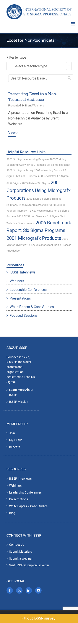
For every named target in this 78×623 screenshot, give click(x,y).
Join (12, 433)
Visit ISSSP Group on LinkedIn (29, 565)
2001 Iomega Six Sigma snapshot (50, 164)
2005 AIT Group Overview (31, 216)
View (12, 133)
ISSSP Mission (18, 401)
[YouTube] (38, 590)
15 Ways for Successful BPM (35, 205)
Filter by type (16, 57)
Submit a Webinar (21, 558)
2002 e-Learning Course (48, 170)
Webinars (17, 281)
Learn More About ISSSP (21, 392)
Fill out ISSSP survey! (39, 618)
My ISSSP (15, 440)
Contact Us (16, 544)
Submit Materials (20, 551)
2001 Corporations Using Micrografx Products (38, 190)
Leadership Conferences (28, 290)
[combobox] (39, 66)
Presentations (20, 298)
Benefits (14, 447)
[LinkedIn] (29, 590)
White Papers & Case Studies (32, 307)
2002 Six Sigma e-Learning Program (27, 159)
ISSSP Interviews (23, 272)
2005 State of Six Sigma (36, 183)
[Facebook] (9, 590)
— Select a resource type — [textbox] (30, 66)
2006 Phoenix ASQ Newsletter (38, 176)
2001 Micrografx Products (33, 238)
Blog (12, 513)
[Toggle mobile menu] (73, 23)
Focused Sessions (23, 315)
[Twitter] (19, 590)
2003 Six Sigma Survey (19, 170)
